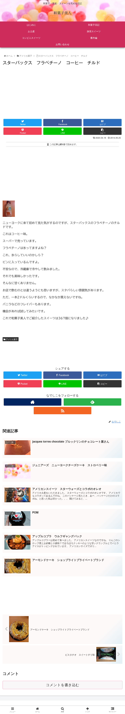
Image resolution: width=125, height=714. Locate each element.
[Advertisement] (62, 91)
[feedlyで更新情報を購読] (92, 402)
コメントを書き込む (62, 685)
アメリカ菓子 (11, 339)
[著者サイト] (32, 402)
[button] (116, 445)
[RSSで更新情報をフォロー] (62, 410)
